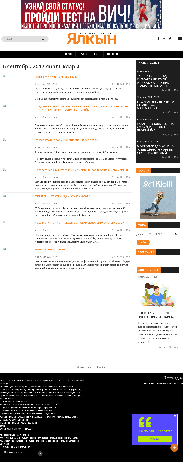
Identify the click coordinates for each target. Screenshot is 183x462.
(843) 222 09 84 (176, 383)
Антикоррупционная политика (14, 434)
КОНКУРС (112, 54)
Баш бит (101, 367)
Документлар (84, 367)
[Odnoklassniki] (157, 39)
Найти (143, 242)
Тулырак (155, 438)
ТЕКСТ (69, 54)
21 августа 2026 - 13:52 (148, 71)
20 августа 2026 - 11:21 (148, 97)
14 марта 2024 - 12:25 (147, 276)
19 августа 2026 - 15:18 (148, 119)
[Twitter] (169, 39)
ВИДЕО (83, 54)
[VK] (163, 39)
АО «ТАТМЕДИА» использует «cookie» (18, 437)
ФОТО (96, 54)
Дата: (140, 234)
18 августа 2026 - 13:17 (148, 141)
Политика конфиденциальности (15, 446)
